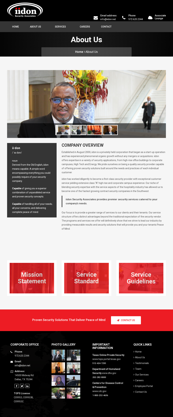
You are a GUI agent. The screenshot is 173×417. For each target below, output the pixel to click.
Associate (160, 15)
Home (15, 26)
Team (138, 369)
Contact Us (128, 320)
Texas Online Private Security (108, 355)
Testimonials (142, 363)
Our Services (142, 374)
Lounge (159, 18)
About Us (35, 26)
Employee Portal (144, 386)
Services (60, 26)
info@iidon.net (108, 19)
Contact (106, 26)
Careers (85, 26)
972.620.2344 (135, 19)
